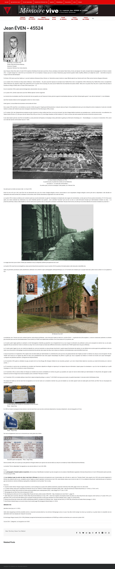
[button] (93, 18)
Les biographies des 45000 (23, 521)
